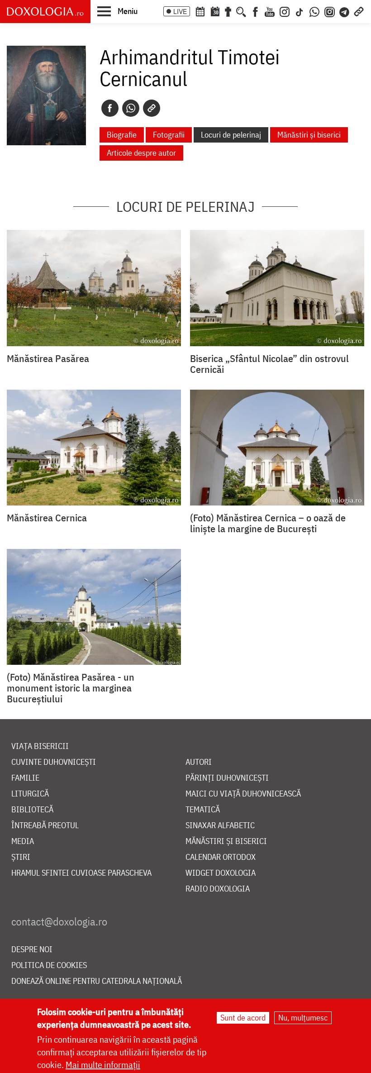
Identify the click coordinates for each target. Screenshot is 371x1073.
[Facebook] (255, 11)
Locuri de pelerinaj (231, 134)
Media (22, 841)
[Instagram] (284, 11)
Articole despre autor (141, 153)
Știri (20, 857)
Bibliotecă (32, 810)
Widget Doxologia (221, 873)
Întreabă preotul (45, 825)
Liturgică (30, 794)
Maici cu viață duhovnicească (243, 794)
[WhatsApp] (314, 11)
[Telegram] (344, 11)
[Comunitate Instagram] (329, 11)
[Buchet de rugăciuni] (228, 11)
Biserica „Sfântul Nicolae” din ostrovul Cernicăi (269, 364)
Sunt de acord (243, 1017)
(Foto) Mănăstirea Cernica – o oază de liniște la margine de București (268, 523)
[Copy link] (151, 108)
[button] (117, 11)
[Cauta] (241, 10)
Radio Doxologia (218, 889)
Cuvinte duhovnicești (53, 762)
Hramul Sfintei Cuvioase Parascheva (81, 873)
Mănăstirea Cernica (47, 517)
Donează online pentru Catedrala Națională (96, 981)
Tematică (203, 810)
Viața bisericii (40, 746)
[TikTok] (299, 11)
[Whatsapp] (130, 108)
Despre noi (31, 949)
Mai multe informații (103, 1065)
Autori (199, 762)
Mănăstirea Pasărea (48, 358)
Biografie (122, 134)
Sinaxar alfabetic (220, 825)
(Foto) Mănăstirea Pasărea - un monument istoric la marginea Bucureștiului (70, 688)
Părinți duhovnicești (227, 778)
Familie (25, 778)
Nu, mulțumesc (303, 1017)
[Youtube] (269, 11)
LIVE (180, 11)
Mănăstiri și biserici (309, 134)
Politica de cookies (49, 965)
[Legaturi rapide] (358, 10)
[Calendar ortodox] (200, 11)
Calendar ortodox (221, 857)
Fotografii (169, 134)
